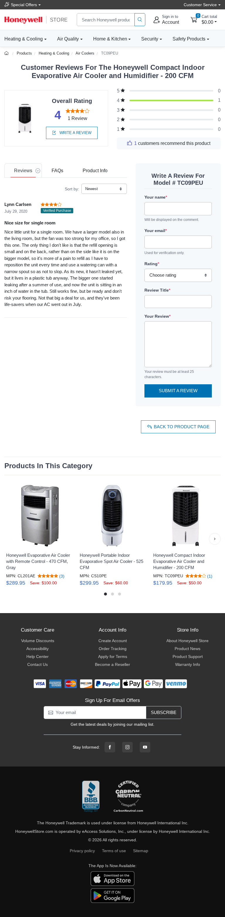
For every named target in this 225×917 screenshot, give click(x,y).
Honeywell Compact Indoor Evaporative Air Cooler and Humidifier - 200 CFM (179, 561)
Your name (155, 197)
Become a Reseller (112, 664)
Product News (187, 648)
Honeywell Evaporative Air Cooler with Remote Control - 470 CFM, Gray (38, 561)
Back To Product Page (181, 426)
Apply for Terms (112, 656)
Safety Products (189, 38)
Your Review (157, 316)
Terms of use (114, 850)
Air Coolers (85, 53)
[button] (10, 539)
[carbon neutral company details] (128, 797)
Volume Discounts (37, 640)
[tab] (23, 170)
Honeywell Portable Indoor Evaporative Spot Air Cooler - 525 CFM (111, 561)
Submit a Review (178, 390)
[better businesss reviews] (91, 797)
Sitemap (140, 850)
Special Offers (24, 4)
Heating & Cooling (23, 38)
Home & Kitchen (110, 38)
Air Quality (68, 38)
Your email (155, 230)
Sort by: (72, 189)
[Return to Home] (7, 53)
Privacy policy (82, 850)
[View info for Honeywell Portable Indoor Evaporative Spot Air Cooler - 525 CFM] (112, 515)
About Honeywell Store (187, 640)
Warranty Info (187, 664)
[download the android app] (112, 895)
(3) (61, 576)
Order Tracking (113, 648)
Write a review (74, 133)
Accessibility (37, 648)
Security (149, 38)
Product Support (188, 656)
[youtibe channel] (145, 747)
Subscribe (163, 712)
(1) (209, 576)
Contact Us (37, 664)
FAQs (57, 170)
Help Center (37, 656)
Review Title (157, 290)
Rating (151, 263)
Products (24, 53)
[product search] (139, 19)
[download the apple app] (112, 878)
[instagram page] (127, 747)
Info (95, 170)
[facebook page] (110, 747)
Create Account (112, 640)
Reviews (23, 170)
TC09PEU (109, 53)
